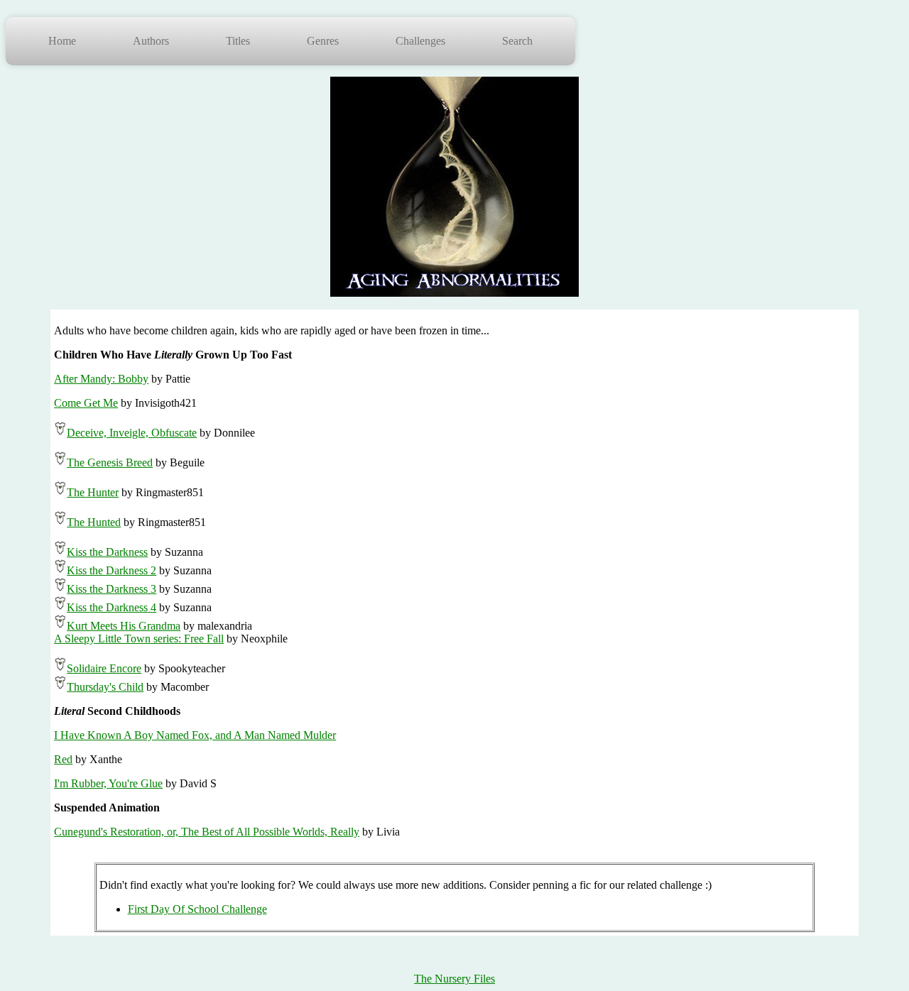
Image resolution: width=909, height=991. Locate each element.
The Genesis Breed (110, 462)
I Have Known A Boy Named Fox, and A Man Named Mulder (195, 735)
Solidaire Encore (104, 668)
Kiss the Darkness (107, 552)
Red (63, 759)
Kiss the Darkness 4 (111, 607)
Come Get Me (86, 403)
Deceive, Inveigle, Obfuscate (132, 433)
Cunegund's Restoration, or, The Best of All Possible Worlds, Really (206, 832)
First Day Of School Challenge (197, 909)
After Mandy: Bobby (101, 379)
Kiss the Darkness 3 (111, 589)
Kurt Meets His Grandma (123, 626)
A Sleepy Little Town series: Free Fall (139, 639)
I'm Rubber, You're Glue (108, 783)
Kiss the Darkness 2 (111, 570)
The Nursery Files (454, 979)
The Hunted (94, 522)
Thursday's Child (105, 687)
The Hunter (93, 492)
